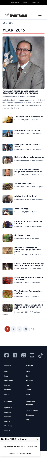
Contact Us (30, 415)
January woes (21, 209)
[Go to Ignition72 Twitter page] (15, 355)
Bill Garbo (35, 238)
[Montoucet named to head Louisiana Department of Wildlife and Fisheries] (23, 62)
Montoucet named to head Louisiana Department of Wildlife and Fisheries (20, 92)
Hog (27, 385)
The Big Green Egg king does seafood (28, 292)
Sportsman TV (9, 408)
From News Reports (27, 96)
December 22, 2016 (21, 120)
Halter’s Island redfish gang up (29, 157)
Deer (27, 376)
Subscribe (35, 2)
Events (6, 394)
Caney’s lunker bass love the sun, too (28, 223)
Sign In (25, 2)
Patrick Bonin (37, 175)
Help (27, 420)
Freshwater (8, 380)
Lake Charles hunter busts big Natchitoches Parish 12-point (29, 265)
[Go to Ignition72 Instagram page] (23, 355)
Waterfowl (29, 380)
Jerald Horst (36, 296)
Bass (6, 376)
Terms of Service (32, 410)
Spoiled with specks (24, 184)
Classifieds (8, 426)
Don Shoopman (37, 160)
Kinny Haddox (37, 226)
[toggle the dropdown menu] (39, 15)
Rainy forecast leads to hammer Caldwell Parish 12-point (28, 250)
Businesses (8, 417)
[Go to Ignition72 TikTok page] (40, 355)
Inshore (7, 385)
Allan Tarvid (36, 282)
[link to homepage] (16, 15)
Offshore (7, 390)
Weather (7, 430)
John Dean (36, 212)
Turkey (28, 390)
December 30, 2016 (10, 96)
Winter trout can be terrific (27, 131)
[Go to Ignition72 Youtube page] (32, 355)
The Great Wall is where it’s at (28, 117)
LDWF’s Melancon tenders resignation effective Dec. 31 (28, 171)
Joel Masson (36, 120)
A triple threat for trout (25, 196)
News (6, 371)
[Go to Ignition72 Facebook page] (6, 355)
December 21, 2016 (21, 255)
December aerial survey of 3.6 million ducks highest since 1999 (28, 307)
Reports (7, 421)
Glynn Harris (36, 269)
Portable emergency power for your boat (29, 279)
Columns (7, 412)
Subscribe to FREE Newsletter (20, 454)
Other (28, 394)
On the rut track (22, 235)
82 (26, 329)
